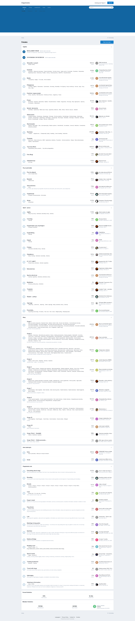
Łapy (80, 86)
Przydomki (75, 71)
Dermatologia (65, 116)
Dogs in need (31, 500)
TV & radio (41, 79)
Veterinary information (33, 582)
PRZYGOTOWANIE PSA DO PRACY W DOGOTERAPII (111, 225)
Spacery (34, 94)
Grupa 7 (29, 388)
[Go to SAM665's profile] (96, 70)
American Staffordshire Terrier (51, 348)
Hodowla (29, 70)
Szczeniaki (69, 71)
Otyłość (30, 141)
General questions (32, 487)
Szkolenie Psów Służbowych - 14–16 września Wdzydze (112, 296)
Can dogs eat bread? (104, 531)
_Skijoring (42, 304)
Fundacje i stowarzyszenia (34, 195)
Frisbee (29, 247)
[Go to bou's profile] (96, 101)
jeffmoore (102, 555)
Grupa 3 (29, 347)
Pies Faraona (31, 371)
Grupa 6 (29, 379)
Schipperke (53, 327)
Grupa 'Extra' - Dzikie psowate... (36, 440)
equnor (101, 460)
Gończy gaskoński (64, 380)
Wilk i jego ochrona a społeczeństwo (107, 440)
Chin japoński (72, 408)
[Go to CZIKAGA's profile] (96, 233)
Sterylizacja (39, 116)
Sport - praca (26, 207)
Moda (63, 109)
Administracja (31, 160)
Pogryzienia (63, 101)
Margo (101, 133)
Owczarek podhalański (69, 325)
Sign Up (110, 2)
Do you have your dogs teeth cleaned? (108, 492)
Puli (50, 327)
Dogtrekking (30, 232)
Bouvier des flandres (63, 323)
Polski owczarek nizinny (43, 327)
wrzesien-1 (102, 501)
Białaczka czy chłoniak (104, 116)
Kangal (34, 338)
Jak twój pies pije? (103, 138)
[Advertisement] (67, 22)
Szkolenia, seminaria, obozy (44, 276)
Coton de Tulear (31, 409)
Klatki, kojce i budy (44, 109)
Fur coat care (37, 493)
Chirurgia (51, 116)
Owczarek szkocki (32, 327)
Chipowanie (81, 71)
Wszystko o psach (32, 63)
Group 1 (30, 485)
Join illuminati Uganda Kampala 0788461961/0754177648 (112, 85)
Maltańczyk (55, 409)
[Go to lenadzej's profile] (96, 360)
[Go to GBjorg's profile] (96, 539)
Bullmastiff (74, 335)
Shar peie (30, 340)
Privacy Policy (65, 617)
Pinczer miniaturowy (56, 339)
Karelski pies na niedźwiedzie (39, 369)
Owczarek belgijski (43, 324)
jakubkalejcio (103, 370)
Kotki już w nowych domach (43, 453)
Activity (30, 7)
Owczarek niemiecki (43, 325)
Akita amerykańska (56, 368)
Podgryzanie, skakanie (104, 350)
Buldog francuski (44, 408)
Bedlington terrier (39, 348)
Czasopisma (31, 79)
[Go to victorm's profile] (96, 509)
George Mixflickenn (104, 240)
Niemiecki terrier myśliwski (34, 351)
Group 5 (48, 485)
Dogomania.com (27, 466)
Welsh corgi (60, 327)
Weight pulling (59, 311)
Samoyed (74, 371)
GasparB (102, 187)
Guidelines (30, 11)
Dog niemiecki (66, 336)
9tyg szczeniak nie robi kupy (105, 369)
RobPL (101, 109)
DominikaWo (103, 140)
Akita (29, 368)
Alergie (72, 140)
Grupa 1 (29, 321)
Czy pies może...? (103, 247)
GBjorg (101, 540)
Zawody (51, 213)
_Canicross (36, 304)
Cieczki (76, 86)
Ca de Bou (80, 335)
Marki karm (30, 140)
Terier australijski (69, 351)
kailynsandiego (103, 576)
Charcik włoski (60, 419)
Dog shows (30, 507)
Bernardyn (35, 335)
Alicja (101, 155)
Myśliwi (46, 101)
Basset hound (31, 380)
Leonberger (39, 338)
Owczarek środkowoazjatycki (44, 339)
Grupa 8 (29, 397)
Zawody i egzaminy (44, 262)
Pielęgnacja (30, 85)
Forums (23, 11)
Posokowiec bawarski (47, 382)
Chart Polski (46, 419)
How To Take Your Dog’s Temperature (108, 470)
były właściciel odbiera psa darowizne (108, 186)
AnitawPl (102, 338)
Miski (60, 109)
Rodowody (39, 72)
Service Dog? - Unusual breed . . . (107, 553)
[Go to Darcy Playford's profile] (96, 485)
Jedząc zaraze (103, 441)
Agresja (30, 125)
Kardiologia (48, 117)
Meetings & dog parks (33, 523)
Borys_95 (102, 563)
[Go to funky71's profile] (96, 390)
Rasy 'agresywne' (76, 101)
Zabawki (76, 109)
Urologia (41, 119)
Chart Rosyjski (39, 419)
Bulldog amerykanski (58, 335)
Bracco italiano (31, 391)
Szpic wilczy (31, 372)
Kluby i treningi (31, 255)
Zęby (32, 87)
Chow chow (76, 368)
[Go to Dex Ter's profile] (96, 248)
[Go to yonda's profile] (96, 517)
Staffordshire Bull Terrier (59, 351)
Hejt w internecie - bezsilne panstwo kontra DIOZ (110, 101)
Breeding (29, 477)
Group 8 (61, 485)
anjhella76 (102, 427)
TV (36, 547)
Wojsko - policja (31, 296)
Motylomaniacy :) (103, 409)
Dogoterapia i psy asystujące (35, 225)
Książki (36, 79)
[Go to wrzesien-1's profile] (96, 500)
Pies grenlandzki (38, 371)
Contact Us (72, 617)
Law (28, 516)
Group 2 (34, 485)
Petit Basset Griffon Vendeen (34, 382)
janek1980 (102, 419)
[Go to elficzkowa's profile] (96, 434)
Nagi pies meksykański (52, 369)
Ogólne (25, 46)
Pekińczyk (69, 409)
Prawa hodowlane (48, 71)
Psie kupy (69, 101)
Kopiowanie (41, 101)
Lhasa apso (49, 409)
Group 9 (66, 485)
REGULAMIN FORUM (33, 51)
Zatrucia (45, 119)
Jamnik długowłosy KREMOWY (106, 360)
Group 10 (70, 485)
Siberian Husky (80, 371)
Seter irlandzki (46, 389)
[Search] (112, 7)
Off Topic (30, 162)
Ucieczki (72, 125)
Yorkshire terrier (67, 352)
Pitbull (29, 426)
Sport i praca (35, 360)
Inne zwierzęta (27, 447)
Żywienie (29, 138)
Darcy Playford (103, 485)
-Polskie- (30, 133)
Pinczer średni (65, 339)
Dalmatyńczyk (56, 380)
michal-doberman (104, 255)
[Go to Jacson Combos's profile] (96, 569)
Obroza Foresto (102, 108)
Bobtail (50, 323)
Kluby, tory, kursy (32, 213)
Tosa (40, 340)
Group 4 (43, 485)
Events (49, 7)
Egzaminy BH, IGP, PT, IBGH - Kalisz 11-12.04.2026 (110, 261)
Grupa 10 (29, 417)
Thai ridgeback (38, 372)
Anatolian (30, 335)
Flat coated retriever (58, 399)
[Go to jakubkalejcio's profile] (96, 370)
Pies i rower (52, 311)
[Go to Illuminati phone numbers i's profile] (96, 78)
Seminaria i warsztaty (40, 255)
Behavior (30, 563)
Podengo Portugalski (47, 371)
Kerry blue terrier (61, 350)
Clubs (44, 7)
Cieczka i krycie (56, 71)
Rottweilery (71, 339)
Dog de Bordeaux (58, 336)
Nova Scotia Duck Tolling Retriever (44, 400)
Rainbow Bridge (31, 539)
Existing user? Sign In (100, 2)
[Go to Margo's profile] (96, 132)
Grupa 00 (30, 425)
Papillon (64, 409)
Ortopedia (77, 117)
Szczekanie (30, 103)
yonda (101, 518)
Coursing (29, 219)
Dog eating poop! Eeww (104, 575)
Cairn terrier (77, 348)
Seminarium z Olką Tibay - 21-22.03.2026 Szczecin (110, 132)
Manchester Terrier (78, 350)
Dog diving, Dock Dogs (33, 311)
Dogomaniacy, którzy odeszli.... (35, 148)
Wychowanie (31, 124)
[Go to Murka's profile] (96, 173)
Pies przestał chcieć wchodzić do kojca (108, 124)
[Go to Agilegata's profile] (96, 212)
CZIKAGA (102, 233)
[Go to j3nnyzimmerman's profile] (96, 63)
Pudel (73, 409)
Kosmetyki (57, 86)
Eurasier (82, 368)
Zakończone (31, 180)
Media (29, 78)
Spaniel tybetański (79, 409)
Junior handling (58, 133)
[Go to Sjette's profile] (96, 219)
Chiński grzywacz (79, 408)
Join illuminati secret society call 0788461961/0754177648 (112, 92)
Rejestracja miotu (32, 72)
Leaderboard (37, 7)
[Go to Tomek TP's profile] (96, 350)
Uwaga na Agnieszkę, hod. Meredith (107, 418)
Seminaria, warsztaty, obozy (43, 213)
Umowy (48, 72)
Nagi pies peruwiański (63, 369)
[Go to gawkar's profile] (96, 125)
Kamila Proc (102, 452)
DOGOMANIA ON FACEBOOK (35, 57)
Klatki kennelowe (103, 62)
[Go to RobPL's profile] (96, 109)
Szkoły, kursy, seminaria (33, 262)
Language (57, 617)
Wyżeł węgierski (80, 389)
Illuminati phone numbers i (106, 78)
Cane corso (31, 336)
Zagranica (55, 94)
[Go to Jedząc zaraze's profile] (96, 441)
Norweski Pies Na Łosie (74, 369)
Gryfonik (38, 409)
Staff (36, 11)
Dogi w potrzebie (103, 337)
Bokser (52, 335)
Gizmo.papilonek (104, 410)
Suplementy (36, 109)
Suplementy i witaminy (50, 140)
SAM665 (102, 71)
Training (35, 563)
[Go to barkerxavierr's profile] (96, 546)
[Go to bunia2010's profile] (96, 194)
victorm (102, 509)
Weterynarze (51, 119)
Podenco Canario (35, 368)
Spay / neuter (31, 583)
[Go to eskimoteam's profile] (96, 303)
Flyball (29, 240)
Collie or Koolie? (102, 484)
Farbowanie (40, 86)
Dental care (30, 493)
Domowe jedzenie (66, 140)
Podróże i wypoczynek (34, 93)
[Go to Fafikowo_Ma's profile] (96, 493)
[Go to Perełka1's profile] (96, 179)
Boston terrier (37, 408)
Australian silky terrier (63, 348)
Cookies (78, 617)
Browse (24, 7)
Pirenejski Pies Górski (79, 339)
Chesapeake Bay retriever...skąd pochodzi (109, 399)
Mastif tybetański (69, 338)
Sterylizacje (30, 202)
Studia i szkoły (31, 64)
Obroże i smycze (69, 109)
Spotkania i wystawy (36, 434)
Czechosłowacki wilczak (74, 323)
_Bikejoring (30, 304)
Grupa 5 (29, 367)
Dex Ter (102, 248)
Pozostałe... (30, 310)
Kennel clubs (31, 508)
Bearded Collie (44, 323)
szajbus (102, 147)
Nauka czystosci (53, 125)
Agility (29, 212)
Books (34, 547)
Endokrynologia (72, 116)
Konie (28, 460)
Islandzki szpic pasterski (45, 368)
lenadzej (102, 361)
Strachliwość (60, 125)
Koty (39, 125)
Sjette (101, 220)
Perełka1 (102, 180)
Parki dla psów (39, 94)
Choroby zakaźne (58, 116)
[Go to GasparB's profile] (96, 187)
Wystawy (30, 132)
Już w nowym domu (32, 173)
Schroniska (43, 195)
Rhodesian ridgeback (57, 382)
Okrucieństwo (31, 185)
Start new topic (107, 42)
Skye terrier (50, 351)
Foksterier (41, 350)
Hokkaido (30, 369)
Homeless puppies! (103, 499)
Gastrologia (79, 116)
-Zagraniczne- (36, 133)
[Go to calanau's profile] (96, 399)
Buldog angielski (68, 335)
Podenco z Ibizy (56, 371)
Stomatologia (35, 119)
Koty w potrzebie (32, 453)
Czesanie (30, 86)
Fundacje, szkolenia (32, 227)
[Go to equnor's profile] (96, 459)
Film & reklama (47, 79)
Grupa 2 (29, 333)
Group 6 (52, 485)
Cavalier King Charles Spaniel (55, 408)
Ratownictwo (31, 269)
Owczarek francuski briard (69, 324)
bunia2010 (102, 195)
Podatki (44, 72)
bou (101, 102)
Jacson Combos (103, 569)
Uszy (29, 87)
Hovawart (30, 338)
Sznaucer (35, 340)
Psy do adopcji (31, 172)
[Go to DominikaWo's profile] (96, 139)
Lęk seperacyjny (44, 125)
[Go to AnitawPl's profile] (96, 338)
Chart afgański (31, 419)
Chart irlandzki (52, 419)
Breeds (29, 484)
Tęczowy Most (31, 146)
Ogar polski (78, 380)
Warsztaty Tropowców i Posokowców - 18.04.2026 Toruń (112, 282)
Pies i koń (46, 311)
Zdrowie (46, 360)
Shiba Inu (69, 371)
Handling (52, 133)
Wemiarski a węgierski (104, 389)
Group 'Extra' (76, 485)
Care (28, 492)
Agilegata (102, 213)
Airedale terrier (31, 348)
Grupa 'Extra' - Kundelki (34, 433)
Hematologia (36, 117)
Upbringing (30, 575)
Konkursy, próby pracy (33, 283)
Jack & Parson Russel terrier (51, 350)
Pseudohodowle (67, 72)
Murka (101, 173)
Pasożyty (82, 117)
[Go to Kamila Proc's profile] (96, 452)
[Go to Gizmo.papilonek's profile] (96, 409)
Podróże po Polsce (48, 94)
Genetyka (30, 71)
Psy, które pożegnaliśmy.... (48, 148)
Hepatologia (42, 117)
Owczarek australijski (33, 324)
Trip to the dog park (103, 524)
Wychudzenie (35, 141)
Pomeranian (63, 371)
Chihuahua (65, 408)
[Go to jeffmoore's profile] (96, 554)
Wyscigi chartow (103, 219)
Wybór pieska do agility (104, 212)
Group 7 (57, 485)
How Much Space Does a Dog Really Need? (109, 561)
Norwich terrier (44, 351)
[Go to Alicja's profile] (96, 154)
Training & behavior (32, 561)
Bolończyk (30, 408)
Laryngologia (54, 117)
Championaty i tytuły (45, 133)
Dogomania (25, 3)
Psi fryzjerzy (63, 86)
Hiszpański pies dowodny (76, 399)
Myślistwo (30, 282)
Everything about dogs (33, 470)
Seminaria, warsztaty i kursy (34, 248)
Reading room (31, 545)
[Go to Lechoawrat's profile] (96, 311)
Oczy (83, 86)
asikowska (102, 201)
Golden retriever (66, 399)
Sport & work (31, 553)
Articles (30, 547)
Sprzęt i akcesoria (32, 108)
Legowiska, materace (53, 109)
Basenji (71, 368)
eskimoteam (103, 303)
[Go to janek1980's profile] (96, 419)
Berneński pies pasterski (44, 335)
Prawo (59, 94)
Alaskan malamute (65, 368)
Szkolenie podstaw (32, 126)
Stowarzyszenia (54, 72)
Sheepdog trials (66, 311)
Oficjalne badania (32, 116)
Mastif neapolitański (60, 338)
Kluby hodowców (38, 140)
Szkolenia (41, 283)
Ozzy (29, 187)
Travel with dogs (32, 568)
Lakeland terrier (69, 350)
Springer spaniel (56, 400)
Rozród (29, 119)
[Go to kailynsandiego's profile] (96, 575)
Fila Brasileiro (80, 336)
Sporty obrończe (32, 275)
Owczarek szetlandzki (80, 325)
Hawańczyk (43, 409)
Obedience (30, 254)
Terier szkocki (47, 352)
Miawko (102, 533)
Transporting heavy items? (105, 70)
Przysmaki (58, 140)
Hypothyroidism (102, 583)
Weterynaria (37, 103)
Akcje (28, 200)
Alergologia (45, 116)
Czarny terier (37, 336)
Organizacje (30, 193)
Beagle (50, 380)
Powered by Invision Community (67, 618)
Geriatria (30, 117)
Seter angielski (39, 389)
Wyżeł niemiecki (64, 389)
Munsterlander (31, 389)
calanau (102, 400)
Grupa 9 (29, 407)
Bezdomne (30, 101)
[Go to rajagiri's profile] (96, 524)
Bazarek (29, 179)
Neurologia (60, 117)
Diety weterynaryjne (79, 140)
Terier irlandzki (77, 351)
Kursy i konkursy (70, 86)
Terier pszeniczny (32, 352)
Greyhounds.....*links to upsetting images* (108, 516)
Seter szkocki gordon (54, 389)
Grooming (52, 86)
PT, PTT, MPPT (31, 261)
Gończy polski (72, 380)
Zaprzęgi (29, 303)
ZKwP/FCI (60, 72)
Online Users (42, 11)
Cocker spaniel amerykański (46, 399)
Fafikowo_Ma (103, 493)
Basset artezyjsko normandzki (41, 380)
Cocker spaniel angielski (33, 399)
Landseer (45, 338)
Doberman (43, 336)
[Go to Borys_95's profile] (96, 562)
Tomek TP (102, 351)
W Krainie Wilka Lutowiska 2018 (106, 302)
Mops (60, 409)
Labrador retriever (32, 400)
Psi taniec (41, 311)
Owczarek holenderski (33, 325)
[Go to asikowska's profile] (96, 201)
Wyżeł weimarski (72, 389)
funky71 (102, 391)
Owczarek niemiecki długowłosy (56, 325)
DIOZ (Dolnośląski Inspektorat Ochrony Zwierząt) (110, 193)
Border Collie (55, 323)
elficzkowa (102, 434)
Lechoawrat (103, 311)
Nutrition (29, 531)
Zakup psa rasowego (38, 71)
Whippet (66, 419)
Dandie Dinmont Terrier (33, 350)
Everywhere (106, 7)
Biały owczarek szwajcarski (34, 323)
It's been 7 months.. (103, 539)
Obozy (29, 94)
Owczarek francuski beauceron (55, 324)
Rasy (24, 317)
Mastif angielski (51, 338)
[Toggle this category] (111, 47)
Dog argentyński (50, 336)
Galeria (30, 360)
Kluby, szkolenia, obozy (58, 304)
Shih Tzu (30, 411)
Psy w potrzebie (27, 168)
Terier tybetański (36, 411)
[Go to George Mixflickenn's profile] (96, 240)
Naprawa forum (102, 160)
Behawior (77, 125)
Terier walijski (40, 352)
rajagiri (101, 525)
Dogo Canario (73, 336)
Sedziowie (65, 133)
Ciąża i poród (64, 71)
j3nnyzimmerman (104, 63)
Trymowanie (46, 86)
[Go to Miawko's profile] (96, 532)
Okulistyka (66, 117)
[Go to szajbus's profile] (96, 147)
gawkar (102, 126)
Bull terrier (71, 348)
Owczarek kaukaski (32, 339)
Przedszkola (82, 125)
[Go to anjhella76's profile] (96, 426)
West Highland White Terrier (57, 352)
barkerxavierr (103, 547)
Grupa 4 (29, 359)
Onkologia (71, 117)
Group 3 (39, 485)
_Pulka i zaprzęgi (48, 304)
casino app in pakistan (104, 426)
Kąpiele (35, 86)
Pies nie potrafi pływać (104, 310)
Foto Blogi (30, 154)
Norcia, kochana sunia (104, 146)
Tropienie (30, 289)
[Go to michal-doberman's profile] (96, 254)
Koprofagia (35, 125)
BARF (44, 140)
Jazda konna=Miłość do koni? (106, 459)
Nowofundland (77, 338)
